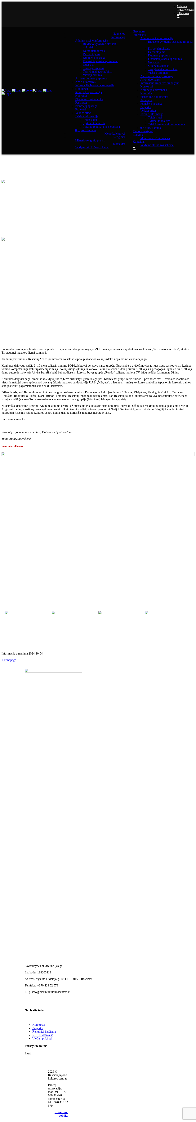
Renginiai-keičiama (44, 1031)
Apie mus (182, 6)
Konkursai (38, 1024)
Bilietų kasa (183, 13)
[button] (178, 17)
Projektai (37, 1028)
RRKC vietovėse (185, 9)
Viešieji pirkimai (42, 1038)
